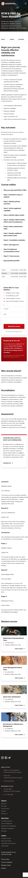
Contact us (7, 463)
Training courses (6, 838)
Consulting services (6, 821)
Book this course (14, 326)
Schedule (21, 39)
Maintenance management (8, 826)
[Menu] (25, 3)
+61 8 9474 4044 (9, 781)
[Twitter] (9, 758)
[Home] (11, 3)
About (3, 39)
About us (3, 803)
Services (5, 818)
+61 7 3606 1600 (8, 794)
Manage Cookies (6, 865)
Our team (3, 806)
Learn (3, 836)
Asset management (6, 823)
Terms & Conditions (6, 862)
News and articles (6, 841)
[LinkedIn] (2, 758)
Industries (4, 831)
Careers (3, 811)
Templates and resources (8, 843)
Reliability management (7, 828)
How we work (5, 808)
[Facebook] (6, 758)
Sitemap (3, 868)
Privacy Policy (5, 859)
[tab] (5, 39)
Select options (19, 648)
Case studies (4, 846)
